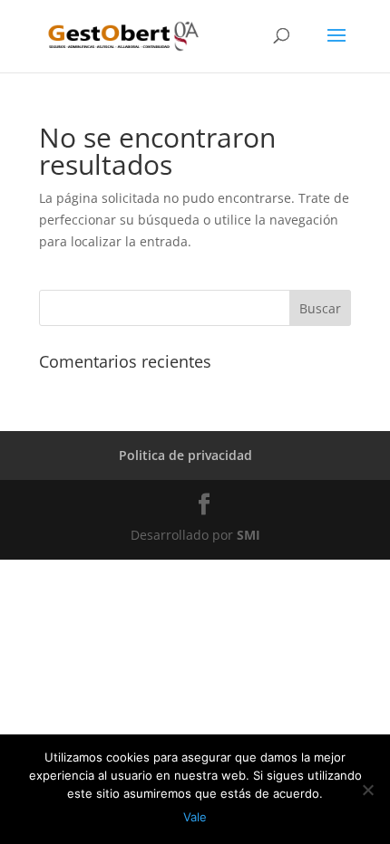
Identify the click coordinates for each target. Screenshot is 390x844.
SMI (248, 534)
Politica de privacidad (185, 455)
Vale (195, 817)
